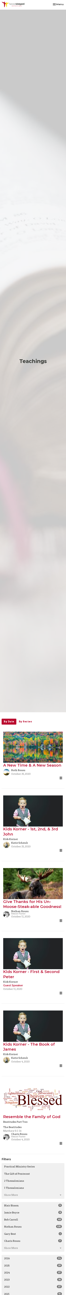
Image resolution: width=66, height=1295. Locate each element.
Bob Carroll (32, 1219)
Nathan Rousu (32, 1226)
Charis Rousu (32, 1241)
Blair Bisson (32, 1205)
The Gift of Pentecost (17, 1173)
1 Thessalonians (14, 1187)
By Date (9, 721)
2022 (32, 1286)
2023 (32, 1279)
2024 (32, 1272)
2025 (32, 1265)
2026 (32, 1258)
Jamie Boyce (32, 1212)
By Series (25, 721)
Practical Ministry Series (19, 1166)
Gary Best (32, 1233)
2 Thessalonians (14, 1180)
